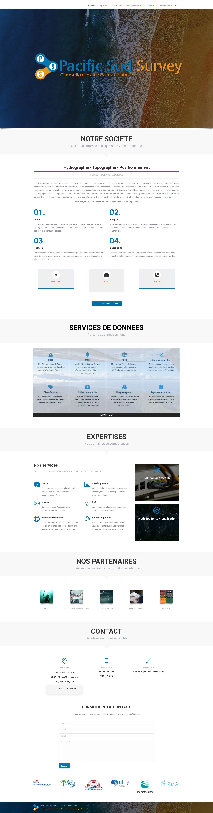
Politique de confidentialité (63, 809)
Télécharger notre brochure (108, 304)
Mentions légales (47, 809)
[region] (32, 793)
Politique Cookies (80, 809)
